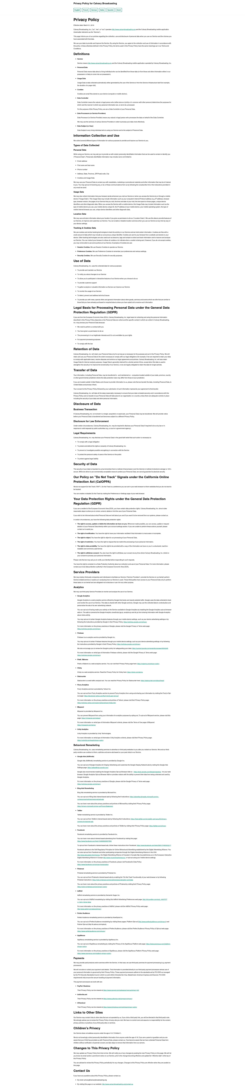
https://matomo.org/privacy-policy (148, 664)
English (77, 10)
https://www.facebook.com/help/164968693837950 (94, 841)
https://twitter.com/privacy (157, 826)
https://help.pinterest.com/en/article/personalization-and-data (112, 880)
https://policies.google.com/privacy (135, 622)
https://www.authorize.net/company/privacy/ (117, 999)
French (85, 10)
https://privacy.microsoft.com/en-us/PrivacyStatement (95, 806)
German (94, 10)
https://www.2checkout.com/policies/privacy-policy (120, 1007)
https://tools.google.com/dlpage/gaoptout (147, 772)
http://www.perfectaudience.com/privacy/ (152, 921)
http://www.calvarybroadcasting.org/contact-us (117, 1084)
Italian (102, 10)
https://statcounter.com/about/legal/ (152, 680)
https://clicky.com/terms (135, 672)
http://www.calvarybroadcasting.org (124, 29)
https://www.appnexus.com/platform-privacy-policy (94, 953)
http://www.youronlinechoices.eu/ (114, 857)
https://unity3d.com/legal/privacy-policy (90, 740)
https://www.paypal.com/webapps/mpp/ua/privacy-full (121, 990)
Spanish (110, 10)
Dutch (119, 10)
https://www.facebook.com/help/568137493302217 (154, 845)
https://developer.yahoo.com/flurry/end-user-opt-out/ (101, 696)
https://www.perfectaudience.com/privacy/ (91, 931)
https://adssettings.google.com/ (97, 767)
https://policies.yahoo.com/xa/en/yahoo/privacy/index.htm (96, 703)
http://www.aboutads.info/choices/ (88, 855)
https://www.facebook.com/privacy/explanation (93, 864)
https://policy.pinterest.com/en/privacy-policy (92, 887)
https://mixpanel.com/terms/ (86, 725)
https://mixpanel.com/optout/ (91, 718)
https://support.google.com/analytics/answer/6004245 (150, 648)
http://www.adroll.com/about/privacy (89, 909)
